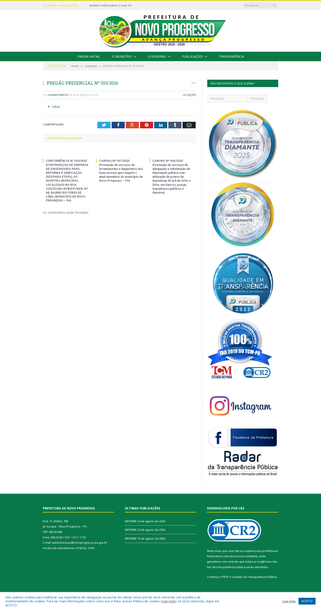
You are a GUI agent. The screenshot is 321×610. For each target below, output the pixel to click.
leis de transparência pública (226, 567)
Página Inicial (88, 56)
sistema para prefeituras (260, 551)
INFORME (131, 521)
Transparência (231, 56)
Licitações (189, 94)
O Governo (157, 56)
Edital (56, 107)
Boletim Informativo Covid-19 (110, 5)
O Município (122, 56)
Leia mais (168, 601)
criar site (233, 551)
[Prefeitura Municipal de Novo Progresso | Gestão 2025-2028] (160, 29)
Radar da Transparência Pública (255, 577)
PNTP (225, 577)
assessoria (237, 556)
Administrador (58, 94)
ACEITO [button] (307, 601)
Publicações (192, 56)
